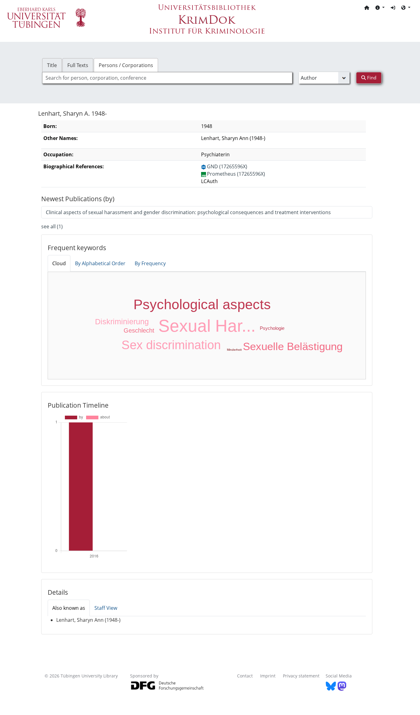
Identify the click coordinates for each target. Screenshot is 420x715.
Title (52, 65)
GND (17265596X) (227, 166)
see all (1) (52, 226)
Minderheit (234, 349)
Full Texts (77, 65)
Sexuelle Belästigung (293, 346)
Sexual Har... (207, 325)
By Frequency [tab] (150, 263)
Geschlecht (139, 330)
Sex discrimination (171, 345)
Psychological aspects (202, 304)
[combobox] (167, 78)
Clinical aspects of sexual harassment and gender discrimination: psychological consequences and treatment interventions (188, 212)
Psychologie (272, 328)
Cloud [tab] (59, 263)
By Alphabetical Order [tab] (100, 263)
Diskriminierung (122, 321)
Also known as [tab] (68, 608)
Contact (245, 676)
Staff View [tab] (105, 608)
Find (371, 77)
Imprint (267, 676)
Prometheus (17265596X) (236, 173)
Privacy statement (301, 676)
